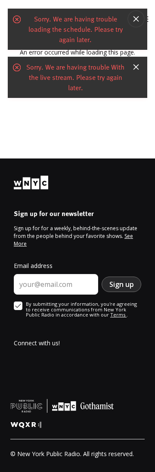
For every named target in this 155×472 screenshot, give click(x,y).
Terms (118, 314)
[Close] (136, 19)
